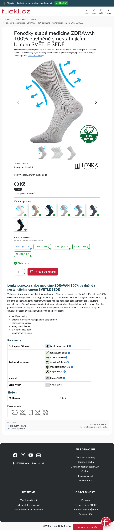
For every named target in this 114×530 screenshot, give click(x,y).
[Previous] (18, 102)
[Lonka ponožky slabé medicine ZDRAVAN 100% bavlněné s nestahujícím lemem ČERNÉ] (20, 224)
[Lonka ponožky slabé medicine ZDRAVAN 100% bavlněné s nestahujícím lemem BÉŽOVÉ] (35, 210)
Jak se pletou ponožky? (28, 505)
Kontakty (85, 500)
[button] (94, 11)
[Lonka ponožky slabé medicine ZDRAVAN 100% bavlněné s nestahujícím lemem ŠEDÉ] (78, 210)
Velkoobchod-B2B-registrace (28, 509)
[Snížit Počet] (24, 273)
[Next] (95, 102)
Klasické (28, 167)
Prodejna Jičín (85, 514)
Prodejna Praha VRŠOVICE (85, 509)
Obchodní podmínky (85, 457)
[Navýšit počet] (24, 270)
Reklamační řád (85, 476)
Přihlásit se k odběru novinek (30, 463)
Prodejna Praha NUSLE (86, 505)
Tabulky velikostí (28, 500)
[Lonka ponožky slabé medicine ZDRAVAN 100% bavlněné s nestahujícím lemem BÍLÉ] (20, 210)
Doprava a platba (85, 462)
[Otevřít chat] (106, 522)
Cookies (85, 471)
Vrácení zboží (85, 480)
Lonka (25, 163)
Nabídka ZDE (61, 3)
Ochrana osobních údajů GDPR (85, 466)
